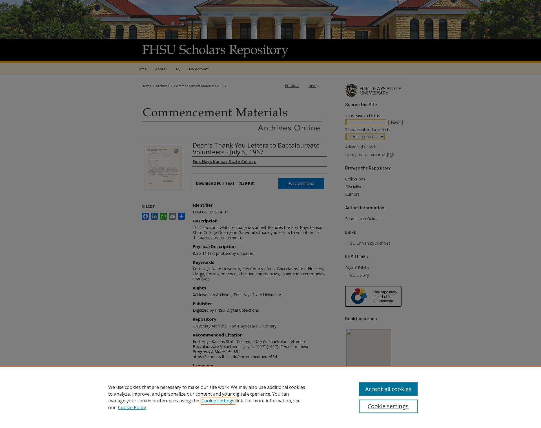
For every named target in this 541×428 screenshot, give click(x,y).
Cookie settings (217, 401)
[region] (270, 397)
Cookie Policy (132, 407)
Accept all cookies (388, 389)
